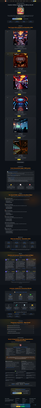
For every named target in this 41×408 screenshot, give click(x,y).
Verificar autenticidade (10, 299)
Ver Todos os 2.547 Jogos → (20, 162)
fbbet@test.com (13, 384)
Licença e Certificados (31, 402)
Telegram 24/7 (23, 402)
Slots (15, 399)
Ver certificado (20, 299)
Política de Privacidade (31, 400)
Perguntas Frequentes (24, 399)
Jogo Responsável (31, 401)
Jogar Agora (19, 72)
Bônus (16, 401)
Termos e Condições (31, 399)
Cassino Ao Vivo (17, 400)
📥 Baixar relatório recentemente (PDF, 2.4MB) (10, 367)
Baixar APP (16, 402)
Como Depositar (24, 401)
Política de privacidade (30, 299)
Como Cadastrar (24, 400)
